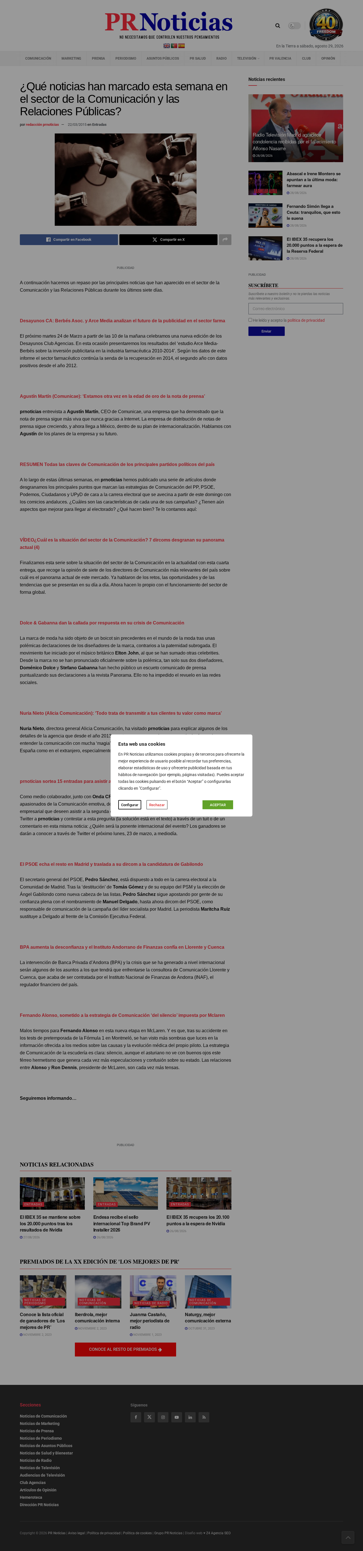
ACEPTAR (218, 805)
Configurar (129, 805)
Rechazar (157, 805)
